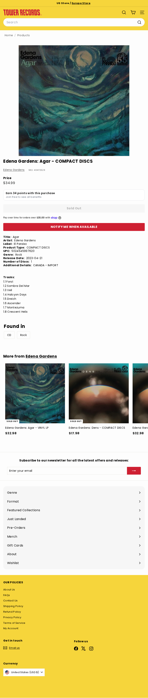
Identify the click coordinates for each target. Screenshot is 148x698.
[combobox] (74, 22)
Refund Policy (12, 612)
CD (9, 335)
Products (23, 35)
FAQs (6, 595)
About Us (9, 589)
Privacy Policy (12, 617)
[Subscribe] (134, 471)
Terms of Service (14, 623)
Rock (23, 335)
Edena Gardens (14, 170)
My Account (10, 628)
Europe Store (81, 3)
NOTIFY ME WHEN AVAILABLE (74, 227)
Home (9, 35)
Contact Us (10, 600)
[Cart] (133, 12)
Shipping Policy (13, 606)
